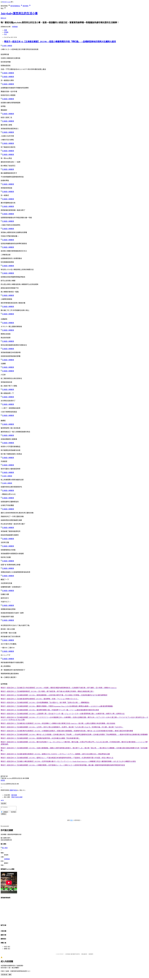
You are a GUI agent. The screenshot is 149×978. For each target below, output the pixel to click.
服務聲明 (91, 954)
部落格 (6, 32)
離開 (10, 974)
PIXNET (62, 954)
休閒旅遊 (15, 26)
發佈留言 (3, 814)
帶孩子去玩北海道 (16, 797)
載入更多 (3, 803)
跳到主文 (3, 18)
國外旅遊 (14, 795)
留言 (15, 790)
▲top (2, 800)
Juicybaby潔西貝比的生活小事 (19, 13)
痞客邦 (12, 790)
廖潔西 (3, 780)
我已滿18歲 (4, 974)
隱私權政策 (84, 954)
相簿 (5, 30)
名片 (5, 34)
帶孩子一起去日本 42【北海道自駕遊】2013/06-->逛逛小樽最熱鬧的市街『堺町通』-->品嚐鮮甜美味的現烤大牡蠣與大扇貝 (60, 41)
